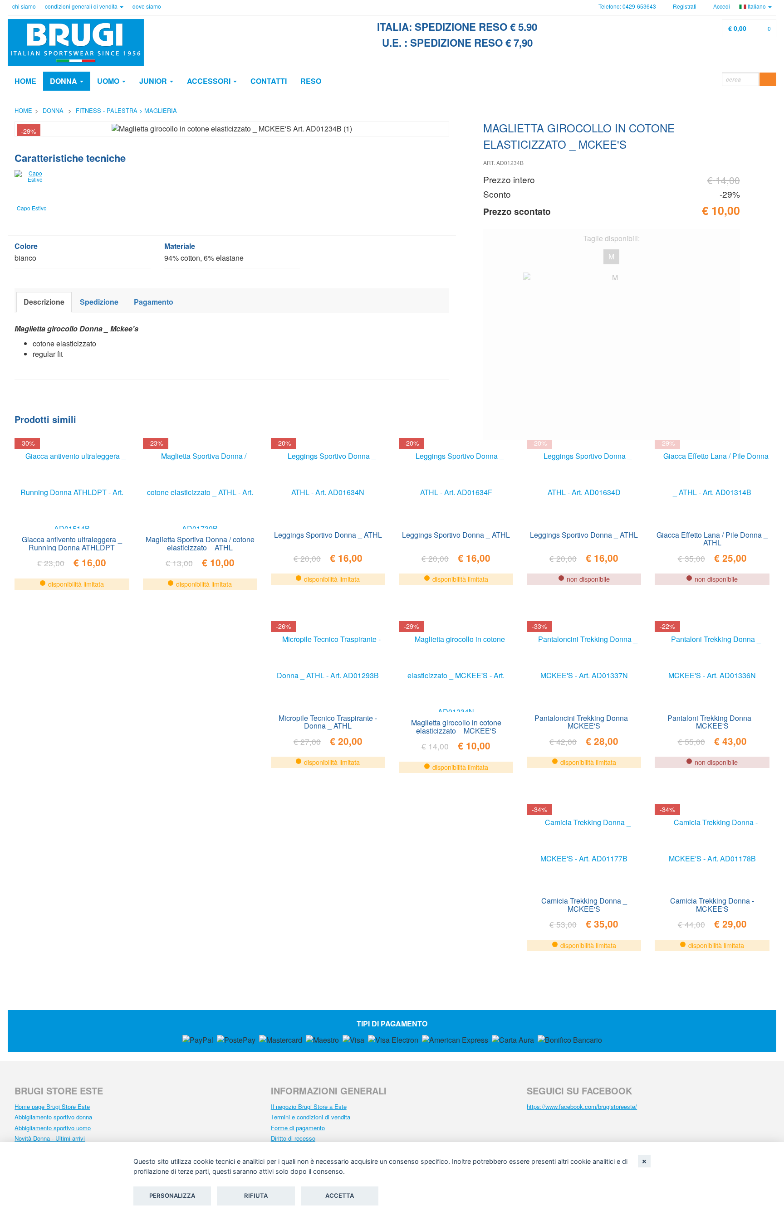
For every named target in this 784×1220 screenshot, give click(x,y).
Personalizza (172, 1195)
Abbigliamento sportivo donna (53, 1117)
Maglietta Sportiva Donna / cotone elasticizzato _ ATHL (200, 542)
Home (25, 81)
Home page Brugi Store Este (52, 1106)
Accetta (339, 1195)
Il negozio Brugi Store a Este (309, 1106)
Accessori (209, 81)
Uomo (109, 81)
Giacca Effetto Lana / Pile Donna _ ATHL (712, 538)
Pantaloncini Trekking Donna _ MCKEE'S (584, 721)
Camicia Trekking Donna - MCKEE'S (712, 904)
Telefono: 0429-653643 (627, 6)
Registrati (683, 6)
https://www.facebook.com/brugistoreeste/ (582, 1106)
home (23, 111)
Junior (154, 81)
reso (310, 81)
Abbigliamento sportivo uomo (53, 1127)
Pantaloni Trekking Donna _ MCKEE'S (712, 721)
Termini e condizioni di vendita (310, 1117)
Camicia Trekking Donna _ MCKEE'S (584, 904)
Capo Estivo (32, 208)
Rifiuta (256, 1195)
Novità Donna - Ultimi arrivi (50, 1138)
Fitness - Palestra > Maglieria (126, 111)
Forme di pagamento (298, 1127)
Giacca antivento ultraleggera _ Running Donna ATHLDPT (72, 542)
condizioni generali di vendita (82, 6)
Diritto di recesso (293, 1138)
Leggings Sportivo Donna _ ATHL (328, 535)
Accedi (721, 6)
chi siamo (24, 6)
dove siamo (146, 6)
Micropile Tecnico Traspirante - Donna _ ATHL (328, 721)
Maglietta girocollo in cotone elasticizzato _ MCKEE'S (456, 725)
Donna (64, 81)
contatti (268, 81)
